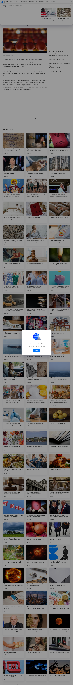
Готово (36, 350)
